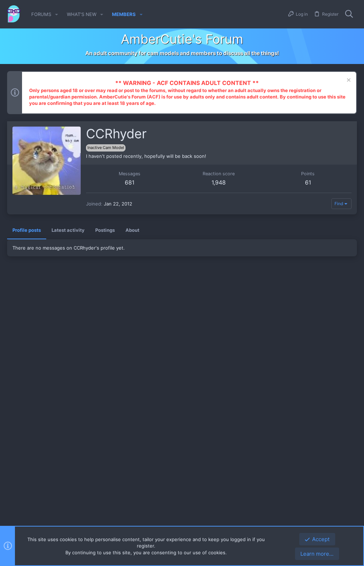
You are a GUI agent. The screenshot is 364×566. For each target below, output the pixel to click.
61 (308, 182)
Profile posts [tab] (26, 230)
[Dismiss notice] (348, 81)
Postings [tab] (105, 230)
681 (129, 182)
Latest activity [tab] (68, 230)
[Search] (349, 14)
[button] (56, 14)
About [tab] (132, 230)
